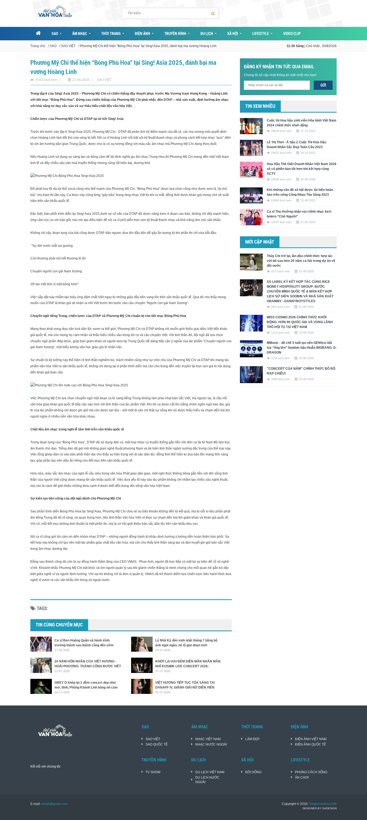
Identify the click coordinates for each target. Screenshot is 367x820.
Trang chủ (37, 46)
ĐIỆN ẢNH (142, 33)
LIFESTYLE (260, 33)
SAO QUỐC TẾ (157, 744)
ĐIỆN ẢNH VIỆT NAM (310, 739)
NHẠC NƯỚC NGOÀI (211, 744)
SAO (55, 33)
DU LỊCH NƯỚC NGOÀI (207, 780)
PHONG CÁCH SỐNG (311, 772)
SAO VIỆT (68, 46)
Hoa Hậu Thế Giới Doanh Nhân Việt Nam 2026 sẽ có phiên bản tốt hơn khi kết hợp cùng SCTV (301, 169)
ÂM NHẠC (79, 33)
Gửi (323, 85)
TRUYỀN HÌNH (175, 33)
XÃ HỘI (232, 33)
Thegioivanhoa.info (322, 804)
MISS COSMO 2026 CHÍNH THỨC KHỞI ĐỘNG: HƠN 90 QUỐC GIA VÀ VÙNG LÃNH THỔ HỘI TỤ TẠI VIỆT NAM (300, 322)
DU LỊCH (206, 33)
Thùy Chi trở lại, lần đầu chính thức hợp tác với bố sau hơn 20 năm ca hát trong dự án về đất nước (301, 261)
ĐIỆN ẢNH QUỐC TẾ (310, 744)
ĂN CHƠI (302, 777)
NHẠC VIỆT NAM (208, 739)
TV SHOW (153, 772)
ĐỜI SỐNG (253, 772)
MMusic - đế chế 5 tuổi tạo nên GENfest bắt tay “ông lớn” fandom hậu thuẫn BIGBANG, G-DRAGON (302, 347)
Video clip (292, 33)
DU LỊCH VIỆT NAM (209, 772)
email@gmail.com (54, 804)
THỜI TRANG (111, 33)
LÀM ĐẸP (252, 739)
